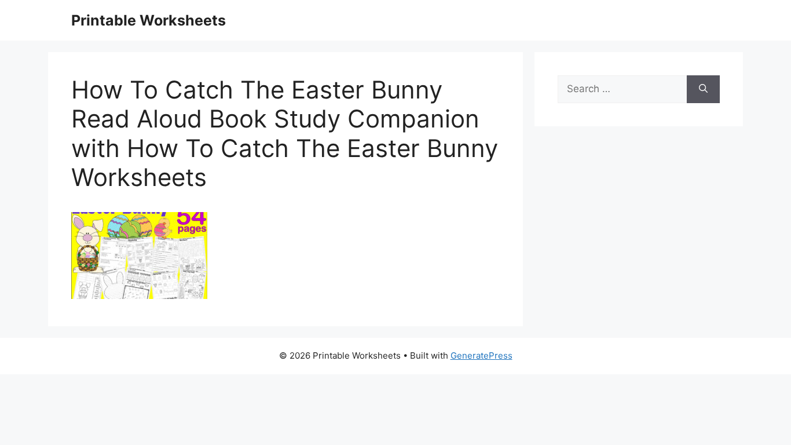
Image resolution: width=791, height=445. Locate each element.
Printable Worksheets (148, 20)
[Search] (703, 89)
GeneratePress (481, 355)
